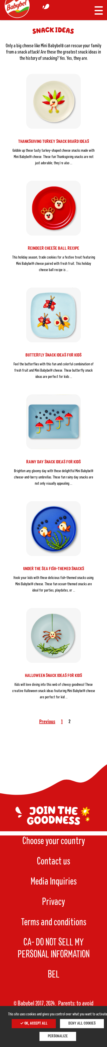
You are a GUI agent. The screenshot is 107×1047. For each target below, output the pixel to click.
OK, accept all (36, 1023)
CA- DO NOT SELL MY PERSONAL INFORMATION (54, 949)
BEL (53, 975)
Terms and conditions (53, 922)
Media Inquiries (54, 882)
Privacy (53, 902)
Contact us (53, 862)
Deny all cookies (82, 1023)
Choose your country (53, 841)
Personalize (58, 1036)
